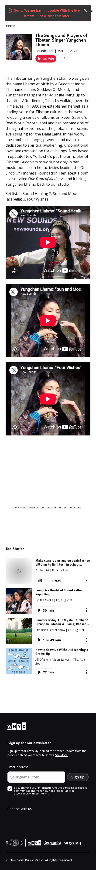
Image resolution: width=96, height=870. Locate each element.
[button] (48, 571)
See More (61, 755)
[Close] (85, 10)
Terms (45, 793)
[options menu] (64, 59)
